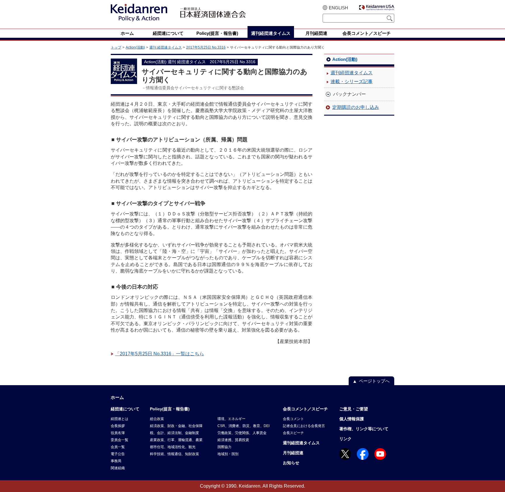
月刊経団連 (293, 452)
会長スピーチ (293, 433)
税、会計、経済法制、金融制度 (174, 433)
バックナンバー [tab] (349, 94)
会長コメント (293, 419)
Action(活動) (135, 47)
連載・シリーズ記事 (352, 81)
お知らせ (291, 462)
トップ (116, 47)
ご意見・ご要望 (353, 409)
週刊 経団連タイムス (165, 47)
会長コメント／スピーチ (305, 409)
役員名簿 (118, 433)
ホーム (117, 397)
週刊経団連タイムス (352, 72)
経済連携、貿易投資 (233, 440)
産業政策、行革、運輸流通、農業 (176, 440)
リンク (345, 438)
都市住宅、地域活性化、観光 (173, 447)
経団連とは (119, 419)
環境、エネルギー (231, 419)
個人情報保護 (351, 418)
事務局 (116, 461)
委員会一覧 (119, 440)
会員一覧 (118, 447)
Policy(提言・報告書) (170, 409)
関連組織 (118, 468)
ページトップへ (374, 380)
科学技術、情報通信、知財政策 (174, 454)
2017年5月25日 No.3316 (206, 47)
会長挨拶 (118, 426)
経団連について (125, 409)
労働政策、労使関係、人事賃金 (242, 433)
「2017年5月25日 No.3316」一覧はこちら (159, 353)
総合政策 (157, 419)
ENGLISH (338, 7)
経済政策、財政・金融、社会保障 (176, 426)
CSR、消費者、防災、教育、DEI (243, 426)
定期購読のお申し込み (355, 107)
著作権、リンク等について (363, 428)
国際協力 (224, 447)
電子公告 (118, 454)
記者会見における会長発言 (304, 426)
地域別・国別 (227, 454)
